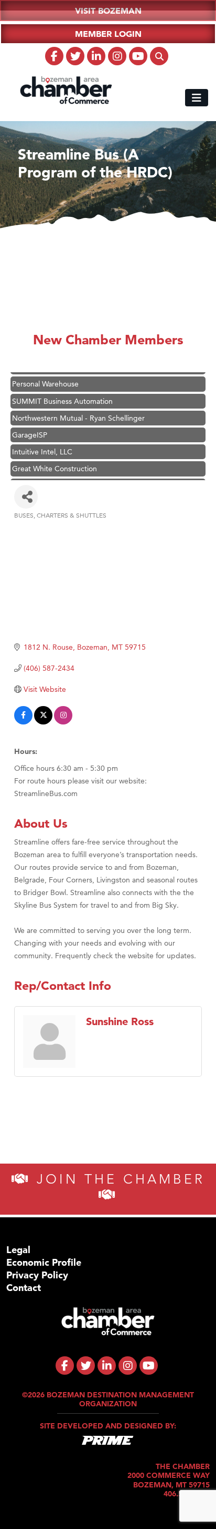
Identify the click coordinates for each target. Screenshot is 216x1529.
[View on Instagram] (63, 722)
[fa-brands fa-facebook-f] (54, 56)
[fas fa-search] (159, 56)
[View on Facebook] (23, 722)
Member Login (108, 33)
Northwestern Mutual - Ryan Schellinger (78, 411)
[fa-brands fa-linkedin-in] (96, 56)
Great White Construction (54, 461)
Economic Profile (43, 1262)
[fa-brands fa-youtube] (138, 56)
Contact (23, 1288)
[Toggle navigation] (196, 97)
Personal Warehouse (45, 377)
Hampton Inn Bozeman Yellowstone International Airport (105, 479)
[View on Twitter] (43, 722)
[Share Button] (26, 497)
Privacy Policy (37, 1275)
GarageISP (29, 428)
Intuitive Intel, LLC (42, 445)
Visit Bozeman (108, 10)
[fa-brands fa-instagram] (117, 56)
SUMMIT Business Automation (62, 394)
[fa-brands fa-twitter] (75, 56)
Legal (18, 1250)
